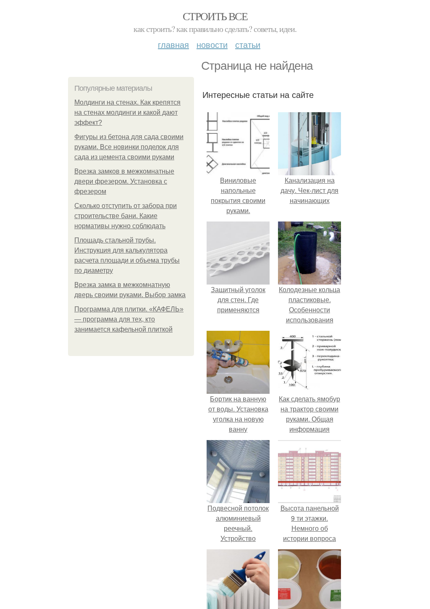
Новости (212, 44)
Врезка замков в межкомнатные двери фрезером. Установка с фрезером (124, 181)
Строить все (215, 16)
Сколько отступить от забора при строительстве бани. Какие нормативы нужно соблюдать (125, 215)
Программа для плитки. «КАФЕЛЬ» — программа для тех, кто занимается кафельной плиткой (129, 319)
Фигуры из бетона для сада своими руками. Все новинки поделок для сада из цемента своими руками (129, 147)
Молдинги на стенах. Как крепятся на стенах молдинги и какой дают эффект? (127, 112)
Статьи (247, 44)
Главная (173, 44)
